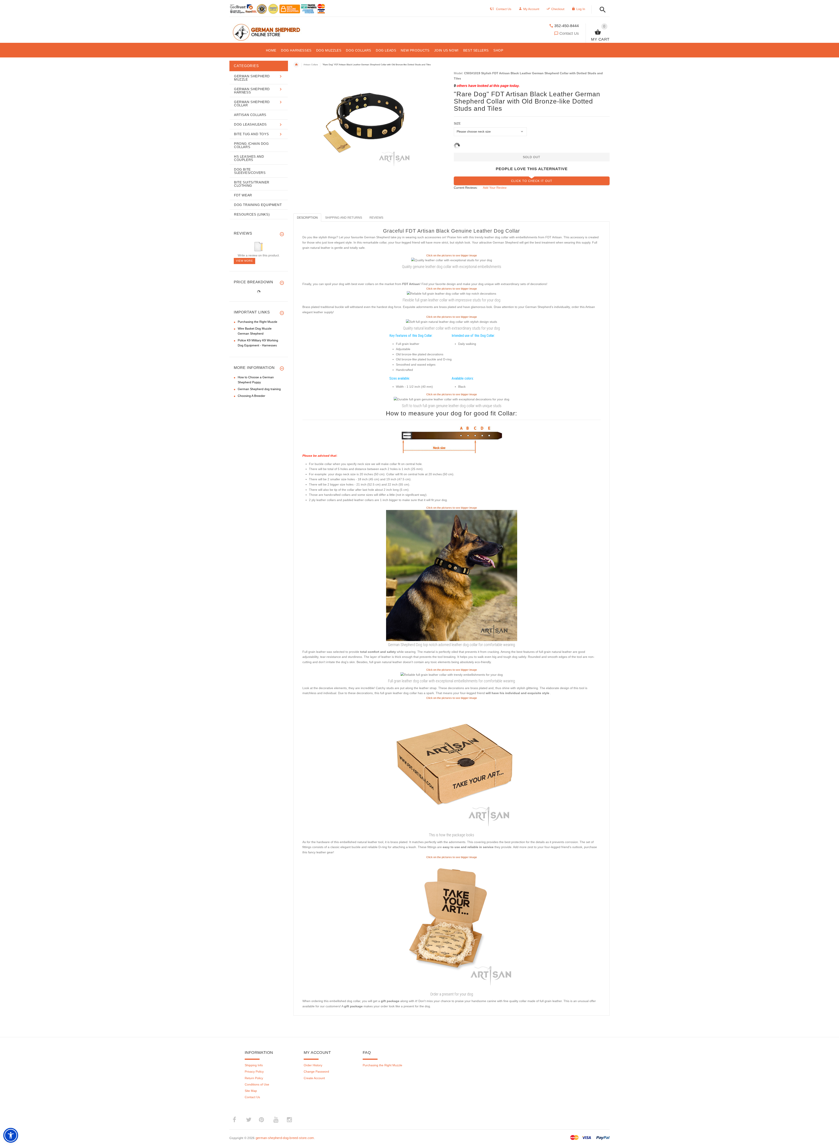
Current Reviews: (466, 187)
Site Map (251, 1090)
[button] (601, 10)
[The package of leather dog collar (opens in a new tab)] (451, 765)
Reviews (376, 217)
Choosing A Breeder (251, 396)
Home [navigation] (296, 64)
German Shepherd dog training (259, 389)
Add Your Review (494, 187)
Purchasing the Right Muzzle (257, 321)
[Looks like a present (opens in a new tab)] (451, 924)
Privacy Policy (254, 1071)
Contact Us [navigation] (503, 9)
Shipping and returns (343, 217)
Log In (580, 9)
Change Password (316, 1071)
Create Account (314, 1078)
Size (457, 123)
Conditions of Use (257, 1084)
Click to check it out (531, 181)
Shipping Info (254, 1065)
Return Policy (254, 1078)
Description (307, 217)
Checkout (557, 9)
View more (244, 260)
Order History (313, 1065)
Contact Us (569, 33)
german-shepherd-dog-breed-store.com (285, 1138)
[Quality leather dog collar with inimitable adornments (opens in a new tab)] (451, 293)
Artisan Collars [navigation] (310, 64)
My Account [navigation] (531, 9)
